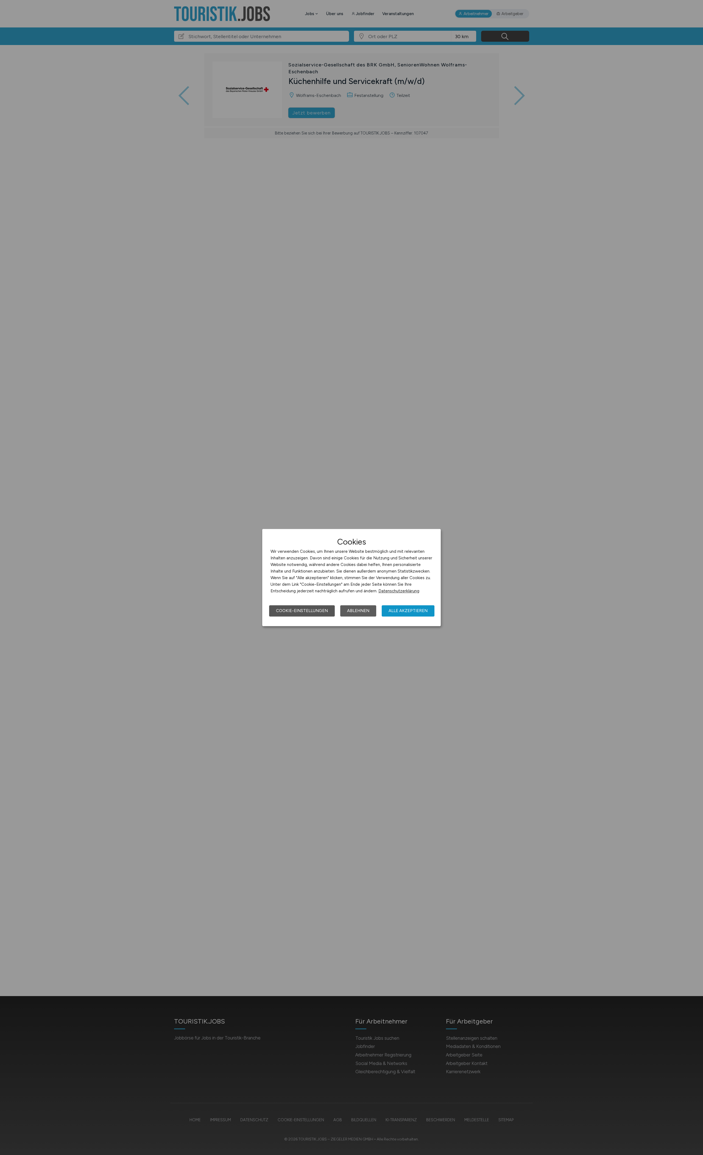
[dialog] (351, 577)
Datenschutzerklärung (398, 590)
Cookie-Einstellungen (302, 610)
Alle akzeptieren (408, 610)
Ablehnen (358, 610)
